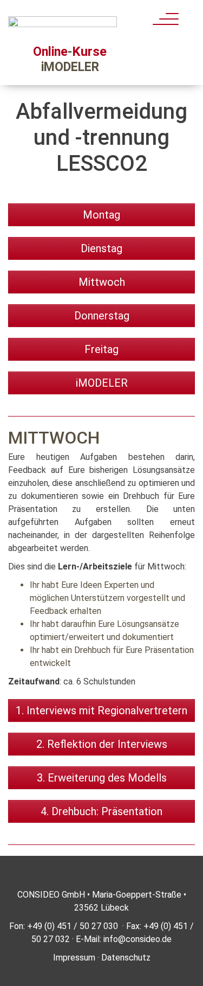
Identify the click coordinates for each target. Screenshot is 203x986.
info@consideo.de (137, 939)
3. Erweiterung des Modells (102, 777)
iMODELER (102, 382)
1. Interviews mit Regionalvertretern (101, 710)
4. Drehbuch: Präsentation (101, 811)
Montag (101, 214)
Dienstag (101, 248)
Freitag (101, 349)
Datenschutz (125, 957)
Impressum (74, 957)
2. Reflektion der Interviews (101, 744)
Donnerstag (101, 315)
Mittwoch (101, 282)
